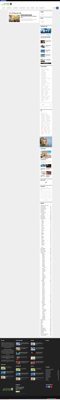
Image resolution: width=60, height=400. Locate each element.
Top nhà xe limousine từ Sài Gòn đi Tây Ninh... (48, 46)
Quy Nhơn (43, 317)
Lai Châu (43, 262)
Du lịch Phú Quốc (43, 78)
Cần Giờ (43, 286)
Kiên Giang (43, 292)
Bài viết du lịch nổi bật (43, 205)
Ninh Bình (43, 266)
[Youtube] (55, 7)
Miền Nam (42, 280)
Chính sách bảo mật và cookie (51, 399)
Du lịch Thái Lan (43, 79)
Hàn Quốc (42, 325)
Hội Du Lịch (28, 398)
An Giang (43, 281)
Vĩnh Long (43, 299)
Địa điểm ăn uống (43, 319)
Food (41, 324)
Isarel (42, 231)
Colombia (42, 222)
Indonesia (42, 230)
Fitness (42, 323)
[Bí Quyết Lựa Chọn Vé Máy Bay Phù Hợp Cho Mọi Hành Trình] (3, 372)
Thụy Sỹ (42, 242)
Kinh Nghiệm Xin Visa (43, 330)
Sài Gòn (48, 129)
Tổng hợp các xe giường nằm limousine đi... (48, 176)
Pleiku (43, 312)
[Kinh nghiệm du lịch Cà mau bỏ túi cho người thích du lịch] (18, 362)
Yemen (42, 247)
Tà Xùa (43, 273)
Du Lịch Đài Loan (43, 217)
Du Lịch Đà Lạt (43, 85)
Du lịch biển (43, 71)
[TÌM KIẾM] (50, 15)
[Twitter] (54, 7)
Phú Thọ (43, 268)
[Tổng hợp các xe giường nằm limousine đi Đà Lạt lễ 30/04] (48, 173)
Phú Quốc (46, 92)
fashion (47, 85)
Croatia (42, 223)
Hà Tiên (43, 291)
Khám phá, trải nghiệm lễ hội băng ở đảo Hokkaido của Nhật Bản (25, 343)
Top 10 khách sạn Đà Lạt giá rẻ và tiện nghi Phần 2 (28, 17)
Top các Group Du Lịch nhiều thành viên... (43, 169)
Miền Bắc (42, 91)
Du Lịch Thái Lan (43, 249)
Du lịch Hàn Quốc (43, 116)
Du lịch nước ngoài (43, 77)
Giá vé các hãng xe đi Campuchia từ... (44, 159)
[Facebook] (53, 7)
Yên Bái (43, 279)
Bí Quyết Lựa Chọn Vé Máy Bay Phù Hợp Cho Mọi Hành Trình (10, 372)
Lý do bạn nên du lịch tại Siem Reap (10, 376)
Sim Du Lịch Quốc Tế (38, 396)
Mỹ (41, 235)
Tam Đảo (43, 274)
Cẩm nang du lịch (32, 398)
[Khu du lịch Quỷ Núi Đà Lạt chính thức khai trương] (48, 166)
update (47, 97)
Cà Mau (43, 285)
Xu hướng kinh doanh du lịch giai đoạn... (43, 176)
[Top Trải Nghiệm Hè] (3, 368)
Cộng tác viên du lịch (43, 209)
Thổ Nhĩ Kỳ (42, 241)
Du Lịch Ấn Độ (42, 210)
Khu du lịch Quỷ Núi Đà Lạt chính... (48, 169)
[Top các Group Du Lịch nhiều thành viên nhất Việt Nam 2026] (46, 31)
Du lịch (46, 114)
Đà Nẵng (42, 134)
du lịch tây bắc (48, 121)
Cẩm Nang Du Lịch (43, 206)
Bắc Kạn (43, 255)
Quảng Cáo (19, 389)
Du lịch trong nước (48, 371)
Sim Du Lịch (46, 398)
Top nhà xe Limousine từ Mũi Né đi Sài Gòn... (48, 41)
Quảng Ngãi (43, 316)
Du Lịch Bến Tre (43, 211)
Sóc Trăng (43, 297)
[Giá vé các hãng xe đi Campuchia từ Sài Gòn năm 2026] (46, 154)
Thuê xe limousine (20, 396)
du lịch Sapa (49, 78)
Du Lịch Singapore (43, 248)
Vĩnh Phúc (43, 278)
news (46, 91)
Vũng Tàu (42, 98)
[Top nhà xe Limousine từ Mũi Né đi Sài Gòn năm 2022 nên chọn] (43, 41)
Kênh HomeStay (48, 375)
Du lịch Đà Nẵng (43, 114)
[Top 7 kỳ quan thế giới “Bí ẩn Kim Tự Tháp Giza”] (18, 348)
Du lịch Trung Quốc (43, 121)
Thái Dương (22, 18)
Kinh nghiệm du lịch (43, 329)
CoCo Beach (44, 304)
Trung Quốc (43, 97)
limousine (42, 90)
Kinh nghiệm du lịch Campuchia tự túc (27, 396)
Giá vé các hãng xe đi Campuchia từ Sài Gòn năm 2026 (39, 343)
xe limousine (47, 98)
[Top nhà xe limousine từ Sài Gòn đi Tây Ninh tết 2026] (43, 46)
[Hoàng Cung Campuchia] (18, 358)
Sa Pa (43, 272)
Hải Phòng (43, 260)
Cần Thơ (43, 287)
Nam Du (43, 293)
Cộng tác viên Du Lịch (24, 393)
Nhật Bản (42, 92)
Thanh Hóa (43, 275)
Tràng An (44, 267)
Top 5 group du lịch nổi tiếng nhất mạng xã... (48, 55)
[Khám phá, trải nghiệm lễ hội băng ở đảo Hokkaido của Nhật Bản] (18, 343)
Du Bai (42, 224)
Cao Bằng (43, 256)
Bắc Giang (43, 254)
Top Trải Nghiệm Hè (8, 366)
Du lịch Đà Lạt (42, 215)
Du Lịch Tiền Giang (43, 250)
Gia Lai (43, 306)
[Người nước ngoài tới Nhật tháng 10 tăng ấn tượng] (18, 353)
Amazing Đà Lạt (34, 396)
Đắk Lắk (43, 305)
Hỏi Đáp (53, 398)
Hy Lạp (42, 229)
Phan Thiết (43, 311)
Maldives (42, 234)
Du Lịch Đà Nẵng (43, 216)
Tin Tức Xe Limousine (43, 335)
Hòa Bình (43, 261)
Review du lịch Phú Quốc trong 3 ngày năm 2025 (48, 51)
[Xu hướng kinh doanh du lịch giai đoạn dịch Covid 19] (43, 173)
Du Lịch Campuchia (43, 212)
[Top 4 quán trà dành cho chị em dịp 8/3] (43, 60)
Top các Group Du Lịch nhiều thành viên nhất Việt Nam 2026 (46, 37)
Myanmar (42, 236)
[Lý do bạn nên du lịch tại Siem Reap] (3, 377)
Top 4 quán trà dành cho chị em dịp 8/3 (48, 59)
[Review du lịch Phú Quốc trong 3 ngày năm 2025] (43, 51)
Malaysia (47, 90)
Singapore (45, 129)
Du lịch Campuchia (43, 72)
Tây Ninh (43, 298)
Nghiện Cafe (42, 331)
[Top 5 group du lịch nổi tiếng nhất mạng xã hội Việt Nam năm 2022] (43, 55)
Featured (42, 322)
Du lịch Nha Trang (48, 116)
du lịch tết (42, 122)
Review (42, 129)
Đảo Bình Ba (44, 310)
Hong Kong (42, 228)
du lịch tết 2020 (43, 84)
